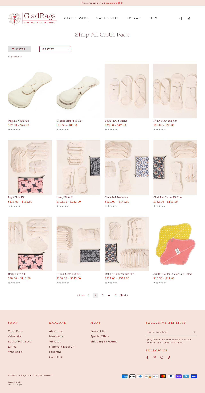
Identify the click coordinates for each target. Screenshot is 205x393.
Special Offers (99, 336)
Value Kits (14, 336)
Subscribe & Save (20, 341)
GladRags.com (24, 375)
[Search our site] (180, 18)
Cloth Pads (15, 331)
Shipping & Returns (103, 341)
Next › (124, 295)
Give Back (56, 357)
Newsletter (56, 336)
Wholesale (15, 351)
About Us (55, 331)
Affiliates (55, 341)
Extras (12, 346)
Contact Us (98, 331)
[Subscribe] (195, 332)
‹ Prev (81, 295)
